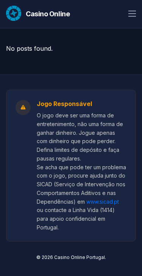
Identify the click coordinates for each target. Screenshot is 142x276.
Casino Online (48, 14)
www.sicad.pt (102, 201)
